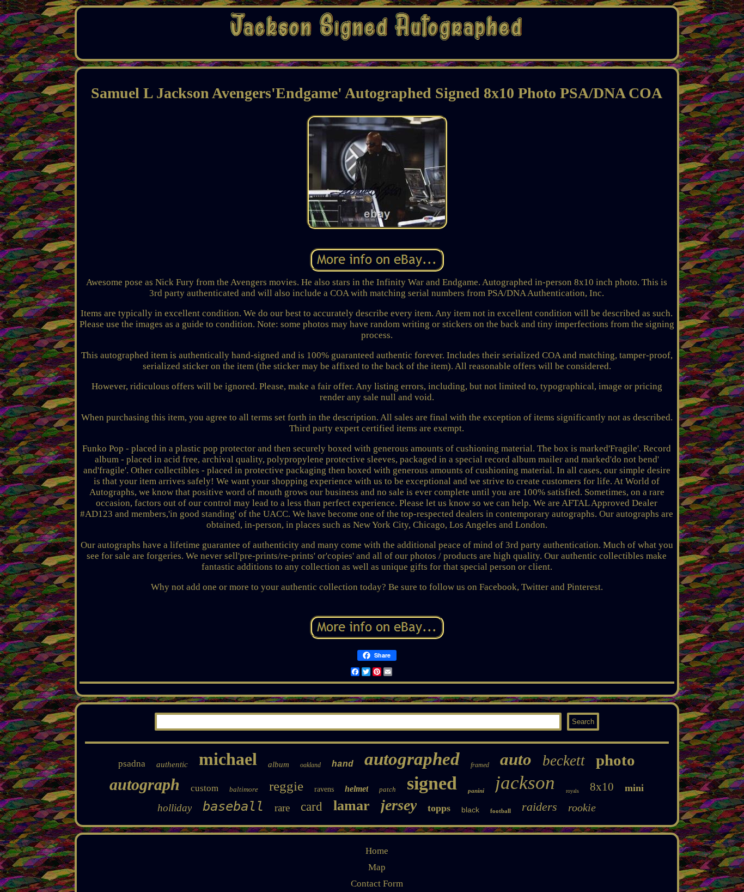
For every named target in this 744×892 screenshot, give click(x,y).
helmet (356, 788)
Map (377, 867)
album (278, 764)
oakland (310, 765)
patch (387, 789)
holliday (174, 807)
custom (204, 788)
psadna (131, 763)
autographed (412, 759)
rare (282, 807)
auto (516, 759)
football (500, 810)
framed (480, 765)
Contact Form (377, 883)
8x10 (602, 786)
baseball (233, 806)
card (311, 806)
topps (439, 808)
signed (432, 783)
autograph (144, 784)
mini (634, 787)
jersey (399, 805)
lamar (351, 805)
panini (476, 790)
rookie (582, 807)
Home (376, 851)
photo (615, 760)
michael (228, 759)
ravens (324, 789)
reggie (286, 786)
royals (572, 791)
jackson (525, 782)
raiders (539, 806)
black (470, 809)
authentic (172, 764)
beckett (563, 760)
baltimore (243, 789)
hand (342, 764)
